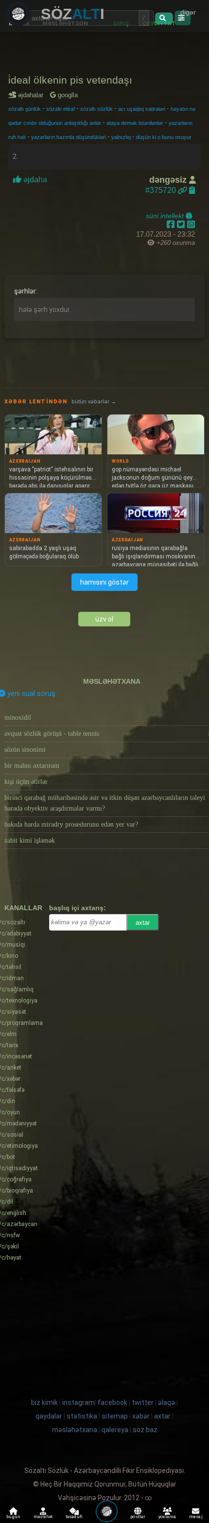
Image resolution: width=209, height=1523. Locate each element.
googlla (67, 95)
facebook (112, 1402)
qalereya (115, 1430)
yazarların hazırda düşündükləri (68, 137)
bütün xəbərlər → (93, 401)
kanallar (23, 908)
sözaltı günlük (24, 109)
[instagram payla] (182, 224)
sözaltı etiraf (60, 109)
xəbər (141, 1416)
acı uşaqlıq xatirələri (141, 109)
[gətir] (164, 18)
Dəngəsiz (169, 180)
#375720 (161, 190)
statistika (82, 1416)
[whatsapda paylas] (191, 224)
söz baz (145, 1430)
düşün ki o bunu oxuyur (164, 137)
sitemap (115, 1416)
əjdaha (35, 179)
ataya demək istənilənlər (134, 123)
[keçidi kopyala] (192, 190)
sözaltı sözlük (96, 109)
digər (188, 12)
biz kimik (45, 1402)
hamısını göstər (104, 582)
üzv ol (104, 619)
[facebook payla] (172, 224)
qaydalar (48, 1416)
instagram (78, 1402)
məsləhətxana (111, 681)
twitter (143, 1402)
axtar (143, 922)
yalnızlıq (121, 137)
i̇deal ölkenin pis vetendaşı (70, 80)
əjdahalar (32, 95)
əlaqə (166, 1402)
